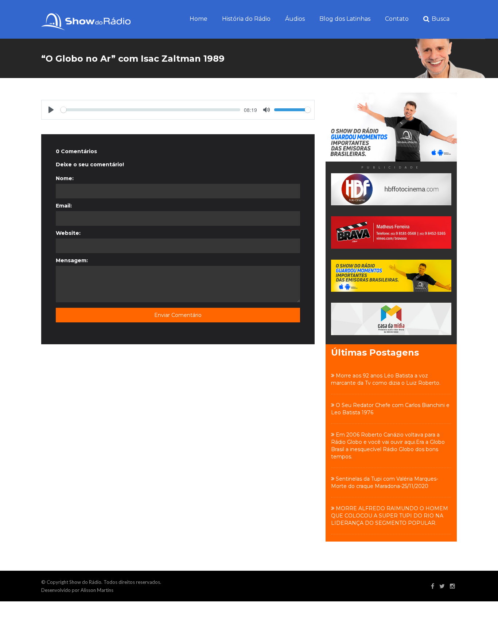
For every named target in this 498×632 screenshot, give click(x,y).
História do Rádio (246, 18)
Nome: (65, 178)
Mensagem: (72, 260)
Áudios (295, 18)
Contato (397, 18)
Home (198, 18)
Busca (441, 18)
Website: (68, 233)
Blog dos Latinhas (344, 18)
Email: (64, 205)
